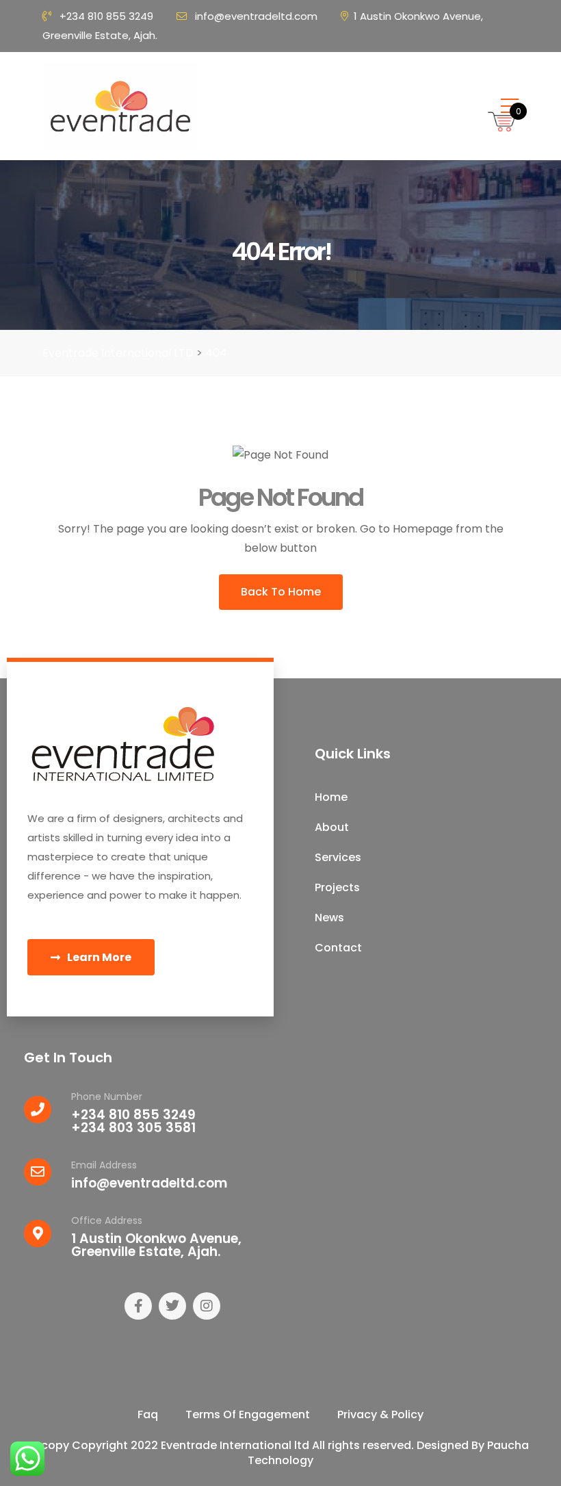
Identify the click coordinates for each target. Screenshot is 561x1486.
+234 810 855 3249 (106, 16)
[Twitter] (172, 1306)
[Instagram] (206, 1306)
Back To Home (281, 592)
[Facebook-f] (138, 1306)
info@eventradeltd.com (256, 16)
